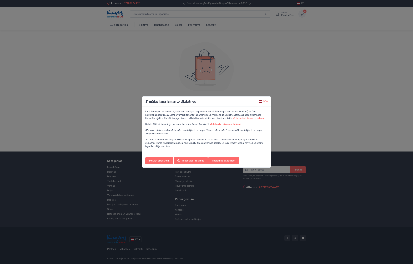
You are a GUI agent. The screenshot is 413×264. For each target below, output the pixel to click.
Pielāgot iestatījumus (192, 160)
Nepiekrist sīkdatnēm (223, 160)
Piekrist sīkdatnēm (159, 160)
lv (264, 101)
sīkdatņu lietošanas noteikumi (248, 118)
